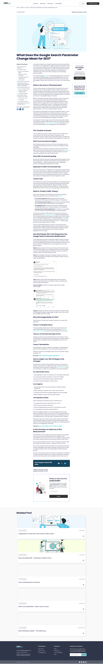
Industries (42, 3)
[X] (20, 109)
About (55, 648)
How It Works (41, 648)
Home (18, 7)
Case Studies (58, 3)
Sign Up (58, 496)
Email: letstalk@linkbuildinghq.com (24, 650)
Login (83, 3)
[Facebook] (18, 109)
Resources (50, 3)
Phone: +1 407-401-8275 (22, 652)
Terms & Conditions (58, 652)
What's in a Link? (41, 650)
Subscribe (84, 654)
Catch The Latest (21, 12)
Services (35, 3)
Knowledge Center (42, 652)
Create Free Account (93, 3)
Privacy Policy (57, 650)
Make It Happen (79, 78)
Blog (27, 7)
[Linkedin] (23, 109)
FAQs (55, 654)
